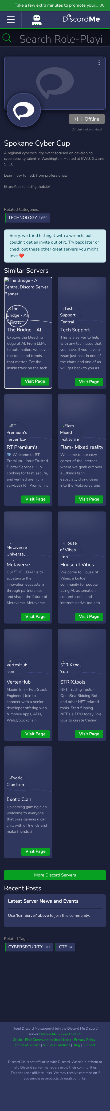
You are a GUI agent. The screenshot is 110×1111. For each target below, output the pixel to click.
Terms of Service (27, 1045)
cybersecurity (29, 947)
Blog (76, 1045)
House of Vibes (77, 564)
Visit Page (35, 381)
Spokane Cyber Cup (37, 143)
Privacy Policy (85, 1039)
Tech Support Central (75, 333)
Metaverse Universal (18, 568)
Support (88, 1045)
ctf (65, 947)
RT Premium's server (22, 451)
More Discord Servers (55, 875)
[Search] (7, 38)
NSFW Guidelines (56, 1045)
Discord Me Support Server (60, 1034)
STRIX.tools (72, 681)
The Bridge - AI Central (24, 333)
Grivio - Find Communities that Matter (42, 1039)
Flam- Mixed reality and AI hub (81, 451)
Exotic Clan (19, 799)
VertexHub (19, 681)
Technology (28, 218)
